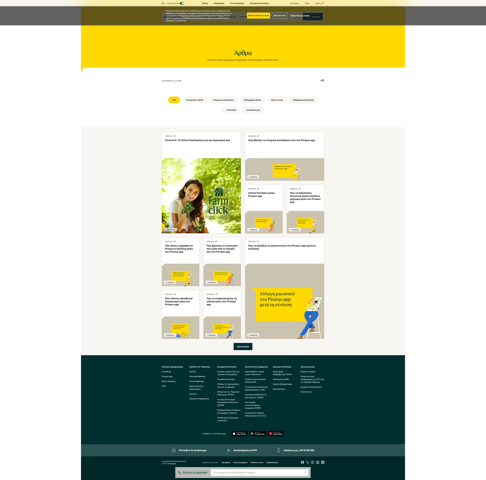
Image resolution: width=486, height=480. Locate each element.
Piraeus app (167, 376)
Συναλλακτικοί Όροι (226, 379)
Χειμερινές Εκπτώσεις (224, 100)
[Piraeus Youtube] (317, 462)
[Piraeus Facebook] (302, 462)
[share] (322, 80)
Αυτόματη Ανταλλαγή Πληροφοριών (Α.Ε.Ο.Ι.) (255, 414)
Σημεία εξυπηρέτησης (282, 384)
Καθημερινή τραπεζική (303, 100)
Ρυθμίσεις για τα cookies (300, 15)
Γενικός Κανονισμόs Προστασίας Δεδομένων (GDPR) (228, 402)
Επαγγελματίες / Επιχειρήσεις (196, 387)
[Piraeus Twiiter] (307, 462)
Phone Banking (168, 381)
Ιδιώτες (192, 371)
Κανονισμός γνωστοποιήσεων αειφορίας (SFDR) (253, 405)
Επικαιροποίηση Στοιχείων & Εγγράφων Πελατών (228, 411)
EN (163, 3)
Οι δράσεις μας (253, 109)
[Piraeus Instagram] (312, 462)
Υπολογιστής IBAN (281, 379)
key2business (279, 389)
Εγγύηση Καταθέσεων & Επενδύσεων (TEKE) (256, 396)
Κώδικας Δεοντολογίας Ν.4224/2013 (255, 380)
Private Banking (196, 381)
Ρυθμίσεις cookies (256, 463)
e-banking (231, 109)
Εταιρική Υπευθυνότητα (311, 387)
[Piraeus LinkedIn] (322, 462)
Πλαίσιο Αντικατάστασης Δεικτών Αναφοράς (228, 385)
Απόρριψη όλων (280, 15)
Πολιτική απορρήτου (240, 463)
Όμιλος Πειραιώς (308, 371)
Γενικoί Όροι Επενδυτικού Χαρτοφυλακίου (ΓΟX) (256, 388)
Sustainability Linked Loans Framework (254, 373)
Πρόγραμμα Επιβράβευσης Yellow (282, 373)
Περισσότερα (243, 346)
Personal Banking (197, 376)
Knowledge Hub (168, 80)
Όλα (174, 100)
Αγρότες (193, 393)
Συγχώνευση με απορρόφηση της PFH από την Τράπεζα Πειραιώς (312, 379)
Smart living (277, 100)
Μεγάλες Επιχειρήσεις (199, 398)
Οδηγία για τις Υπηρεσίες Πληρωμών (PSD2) (228, 393)
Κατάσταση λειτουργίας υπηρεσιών (227, 419)
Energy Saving (173, 3)
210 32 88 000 (306, 450)
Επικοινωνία (306, 391)
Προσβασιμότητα (272, 463)
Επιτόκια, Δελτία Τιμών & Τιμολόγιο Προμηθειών (228, 373)
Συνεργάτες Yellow (194, 100)
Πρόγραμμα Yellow (252, 100)
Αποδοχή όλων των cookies (258, 15)
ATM (164, 386)
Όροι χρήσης (225, 463)
